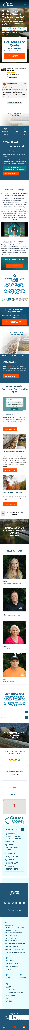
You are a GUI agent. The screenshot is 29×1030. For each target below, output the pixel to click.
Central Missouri (12, 966)
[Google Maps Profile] (20, 903)
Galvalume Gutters (11, 940)
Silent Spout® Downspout (14, 949)
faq (7, 998)
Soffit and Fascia (11, 946)
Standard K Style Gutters (13, 933)
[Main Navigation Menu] (25, 4)
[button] (26, 90)
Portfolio (24, 978)
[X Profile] (12, 903)
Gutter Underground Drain (15, 943)
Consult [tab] (14, 355)
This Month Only (14, 266)
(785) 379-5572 (11, 869)
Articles (9, 1001)
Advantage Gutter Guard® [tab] (5, 133)
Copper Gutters (10, 938)
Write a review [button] (13, 77)
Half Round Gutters (11, 935)
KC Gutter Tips (11, 995)
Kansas (3, 712)
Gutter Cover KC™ (12, 989)
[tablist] (14, 132)
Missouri (3, 717)
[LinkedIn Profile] (16, 903)
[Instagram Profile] (9, 903)
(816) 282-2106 (11, 856)
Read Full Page (10, 429)
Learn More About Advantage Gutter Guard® (14, 168)
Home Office (11, 830)
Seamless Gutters (12, 930)
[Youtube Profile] (23, 903)
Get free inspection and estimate (14, 322)
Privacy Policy (14, 1013)
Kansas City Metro (12, 963)
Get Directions (10, 841)
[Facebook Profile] (5, 903)
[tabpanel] (14, 146)
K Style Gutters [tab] (15, 132)
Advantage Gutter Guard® (14, 928)
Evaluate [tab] (5, 355)
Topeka (8, 969)
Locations (10, 961)
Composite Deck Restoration (15, 952)
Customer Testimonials (14, 992)
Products (9, 925)
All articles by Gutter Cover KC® (15, 513)
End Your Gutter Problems (14, 55)
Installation (11, 978)
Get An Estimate (10, 173)
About (8, 987)
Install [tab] (24, 355)
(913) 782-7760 (11, 863)
